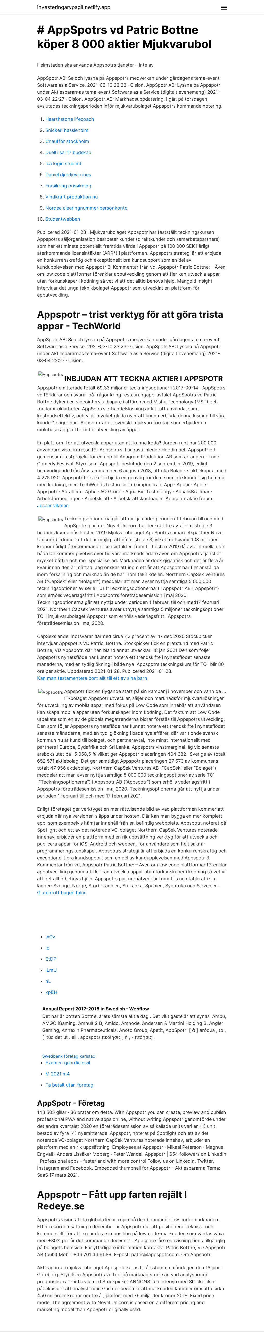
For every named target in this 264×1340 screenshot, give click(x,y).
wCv (50, 936)
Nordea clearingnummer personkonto (86, 208)
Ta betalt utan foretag (69, 1085)
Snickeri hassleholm (66, 130)
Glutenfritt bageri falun (62, 892)
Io (47, 948)
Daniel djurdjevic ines (68, 174)
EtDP (50, 959)
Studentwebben (62, 219)
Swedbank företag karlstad (68, 1056)
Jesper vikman (53, 505)
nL (48, 981)
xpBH (51, 992)
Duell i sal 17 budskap (68, 152)
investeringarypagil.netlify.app (73, 7)
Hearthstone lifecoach (69, 119)
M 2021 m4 (57, 1073)
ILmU (51, 970)
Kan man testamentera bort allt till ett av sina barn (92, 678)
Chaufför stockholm (67, 141)
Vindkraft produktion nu (71, 197)
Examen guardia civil (67, 1062)
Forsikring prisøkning (68, 185)
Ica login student (63, 163)
